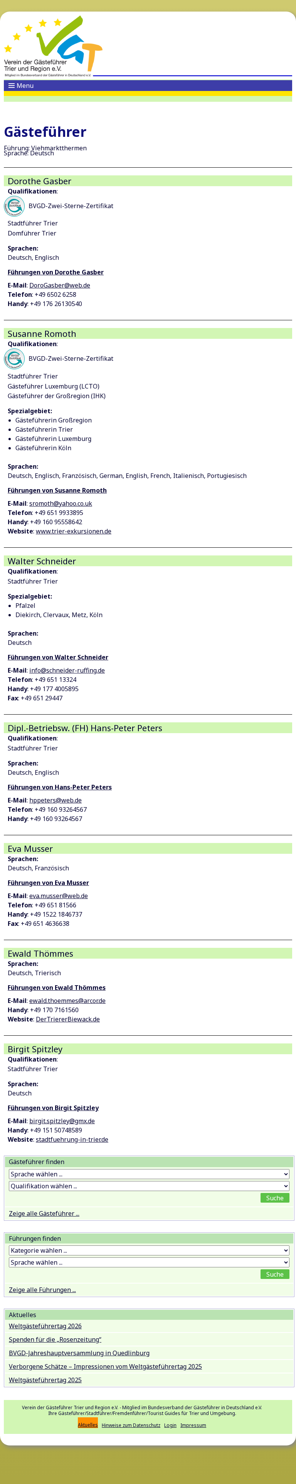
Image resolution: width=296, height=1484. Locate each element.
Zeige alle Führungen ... (42, 1289)
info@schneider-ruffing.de (67, 670)
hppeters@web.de (55, 800)
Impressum (193, 1425)
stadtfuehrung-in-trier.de (72, 1139)
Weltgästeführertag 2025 (45, 1380)
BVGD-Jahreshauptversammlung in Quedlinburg (79, 1353)
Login (170, 1425)
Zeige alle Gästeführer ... (44, 1213)
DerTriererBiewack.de (68, 1019)
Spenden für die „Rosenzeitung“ (55, 1339)
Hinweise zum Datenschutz (131, 1425)
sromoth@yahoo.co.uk (60, 503)
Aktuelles (88, 1425)
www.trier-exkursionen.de (73, 531)
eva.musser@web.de (58, 896)
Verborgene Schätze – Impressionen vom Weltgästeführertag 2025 (105, 1366)
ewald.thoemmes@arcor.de (67, 1000)
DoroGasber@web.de (59, 285)
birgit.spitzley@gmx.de (62, 1121)
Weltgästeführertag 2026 (45, 1326)
